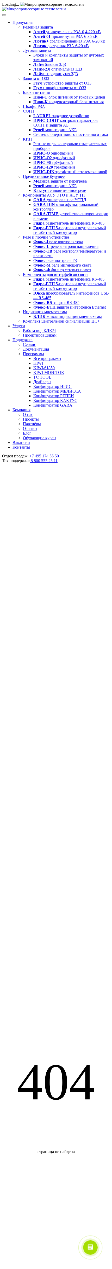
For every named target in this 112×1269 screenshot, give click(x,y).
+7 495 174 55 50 (43, 456)
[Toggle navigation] (4, 15)
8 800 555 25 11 (44, 460)
